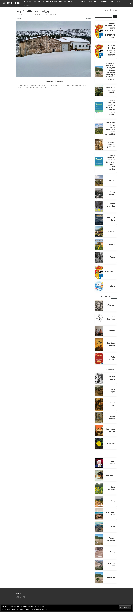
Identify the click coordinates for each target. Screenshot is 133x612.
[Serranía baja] (99, 577)
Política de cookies (42, 609)
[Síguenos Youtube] (116, 10)
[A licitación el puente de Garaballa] (99, 90)
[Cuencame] (99, 331)
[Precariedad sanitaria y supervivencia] (99, 144)
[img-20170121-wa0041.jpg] (53, 49)
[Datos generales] (99, 488)
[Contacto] (99, 286)
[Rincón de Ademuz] (99, 565)
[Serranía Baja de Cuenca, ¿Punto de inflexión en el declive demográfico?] (99, 128)
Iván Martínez (21, 14)
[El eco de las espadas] (99, 344)
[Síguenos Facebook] (110, 10)
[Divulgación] (99, 231)
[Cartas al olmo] (99, 475)
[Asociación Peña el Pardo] (99, 318)
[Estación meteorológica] (99, 206)
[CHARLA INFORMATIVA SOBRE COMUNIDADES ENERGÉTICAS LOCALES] (99, 30)
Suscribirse (49, 81)
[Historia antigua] (99, 390)
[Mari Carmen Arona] (99, 514)
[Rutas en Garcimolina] (99, 539)
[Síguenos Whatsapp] (108, 10)
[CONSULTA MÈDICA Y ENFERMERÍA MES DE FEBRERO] (99, 50)
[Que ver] (99, 526)
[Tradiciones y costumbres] (99, 430)
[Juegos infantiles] (99, 417)
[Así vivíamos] (99, 305)
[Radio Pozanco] (99, 358)
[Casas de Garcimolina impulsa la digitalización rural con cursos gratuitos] (99, 107)
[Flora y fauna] (99, 443)
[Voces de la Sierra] (99, 219)
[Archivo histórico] (99, 193)
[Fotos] (99, 501)
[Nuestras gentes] (99, 378)
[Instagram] (113, 10)
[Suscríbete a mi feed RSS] (105, 10)
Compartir (60, 81)
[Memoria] (99, 244)
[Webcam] (99, 180)
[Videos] (99, 552)
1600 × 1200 (52, 14)
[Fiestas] (99, 257)
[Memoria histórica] (99, 404)
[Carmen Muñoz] (99, 463)
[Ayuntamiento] (99, 272)
